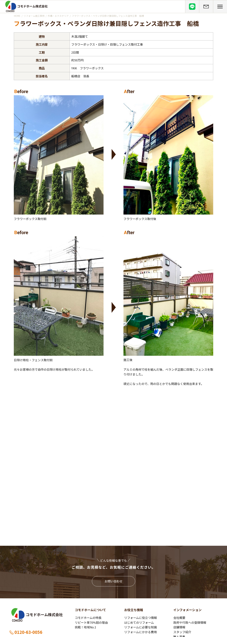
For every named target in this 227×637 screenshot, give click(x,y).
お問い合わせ (113, 581)
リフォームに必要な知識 (140, 627)
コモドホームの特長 (88, 617)
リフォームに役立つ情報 (140, 617)
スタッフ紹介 (182, 632)
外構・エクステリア (58, 15)
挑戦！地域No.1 (85, 627)
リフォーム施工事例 (34, 15)
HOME (17, 15)
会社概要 (179, 617)
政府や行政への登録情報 (189, 622)
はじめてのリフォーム (139, 622)
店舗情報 (179, 627)
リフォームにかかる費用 (140, 632)
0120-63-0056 (28, 632)
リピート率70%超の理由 (91, 622)
